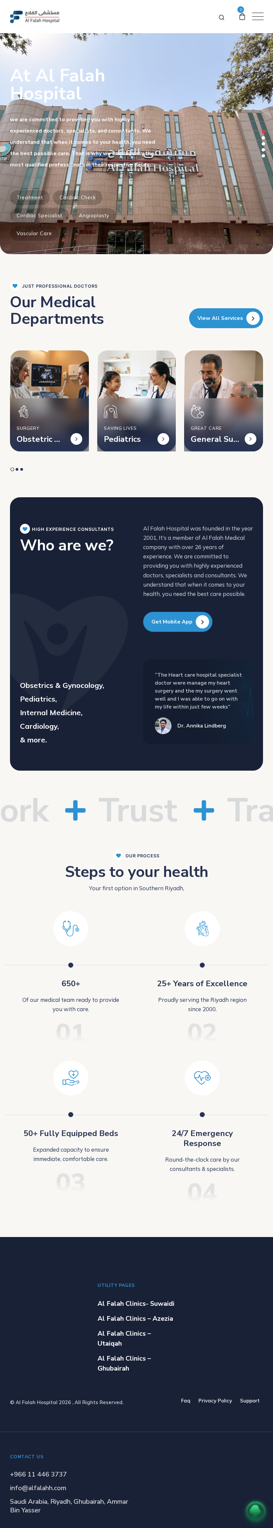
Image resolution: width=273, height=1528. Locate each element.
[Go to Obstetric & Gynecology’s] (76, 439)
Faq (185, 1400)
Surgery (28, 428)
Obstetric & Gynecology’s (38, 439)
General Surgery (214, 439)
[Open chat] (255, 1510)
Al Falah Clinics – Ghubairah (124, 1363)
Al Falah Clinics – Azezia (135, 1318)
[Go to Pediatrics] (163, 439)
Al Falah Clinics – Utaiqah (124, 1338)
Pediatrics (122, 439)
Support (250, 1400)
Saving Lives (120, 428)
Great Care (206, 428)
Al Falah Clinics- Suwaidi (136, 1303)
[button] (263, 132)
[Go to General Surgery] (250, 439)
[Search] (221, 16)
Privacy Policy (215, 1400)
